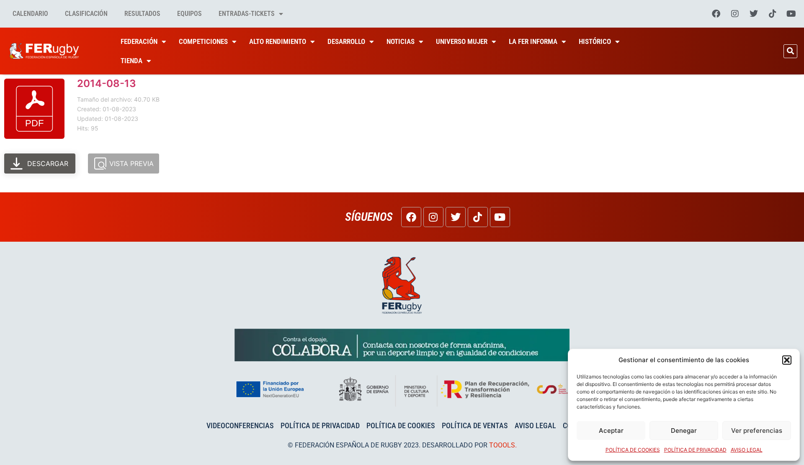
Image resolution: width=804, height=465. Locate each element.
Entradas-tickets (247, 14)
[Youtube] (791, 13)
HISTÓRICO (595, 41)
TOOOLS (502, 445)
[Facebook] (716, 13)
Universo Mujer (461, 41)
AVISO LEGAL (747, 450)
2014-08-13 (106, 83)
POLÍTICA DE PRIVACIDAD (695, 450)
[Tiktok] (772, 13)
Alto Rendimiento (277, 41)
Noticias (401, 41)
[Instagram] (735, 13)
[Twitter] (753, 13)
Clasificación (86, 14)
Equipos (189, 14)
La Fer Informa (533, 41)
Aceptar (611, 430)
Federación (139, 41)
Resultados (142, 14)
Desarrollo (346, 41)
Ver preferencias (756, 430)
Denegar (684, 430)
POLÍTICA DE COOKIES (633, 450)
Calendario (30, 14)
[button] (787, 360)
